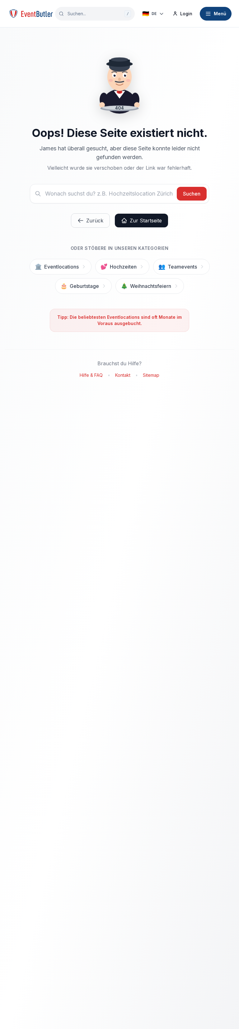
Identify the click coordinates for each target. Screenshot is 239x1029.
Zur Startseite (146, 220)
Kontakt (122, 375)
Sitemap (151, 375)
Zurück (94, 220)
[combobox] (95, 14)
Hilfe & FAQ (91, 375)
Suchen (191, 194)
